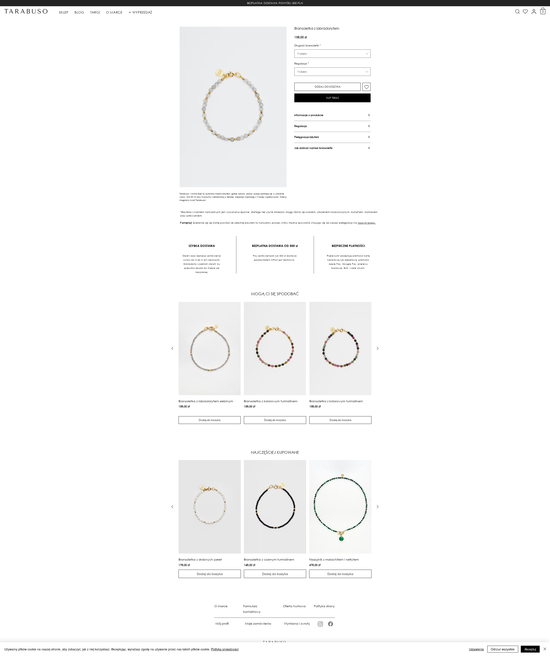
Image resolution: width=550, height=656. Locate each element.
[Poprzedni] (172, 348)
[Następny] (377, 348)
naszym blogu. (367, 223)
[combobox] (332, 53)
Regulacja (301, 63)
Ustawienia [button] (476, 649)
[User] (534, 11)
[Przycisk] (517, 11)
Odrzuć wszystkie (503, 649)
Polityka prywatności (224, 649)
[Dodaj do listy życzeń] (366, 87)
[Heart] (525, 11)
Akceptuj (530, 649)
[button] (543, 11)
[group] (275, 363)
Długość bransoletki (307, 45)
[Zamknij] (544, 649)
